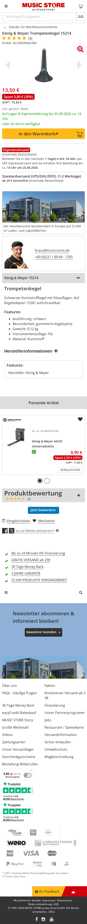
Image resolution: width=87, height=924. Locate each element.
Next (78, 65)
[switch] (27, 775)
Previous (8, 65)
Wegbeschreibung (59, 756)
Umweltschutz (56, 749)
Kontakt (36, 900)
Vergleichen (70, 470)
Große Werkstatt (15, 727)
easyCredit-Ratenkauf (19, 712)
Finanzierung (55, 705)
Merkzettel (46, 521)
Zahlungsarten (13, 742)
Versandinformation (61, 734)
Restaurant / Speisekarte (64, 727)
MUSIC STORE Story (17, 720)
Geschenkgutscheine (18, 756)
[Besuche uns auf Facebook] (37, 919)
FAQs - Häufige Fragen (19, 693)
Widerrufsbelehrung (40, 904)
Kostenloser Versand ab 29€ (65, 695)
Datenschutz (64, 900)
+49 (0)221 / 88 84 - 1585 (54, 257)
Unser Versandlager (18, 749)
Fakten (50, 685)
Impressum (49, 900)
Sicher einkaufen (58, 742)
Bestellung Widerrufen (20, 764)
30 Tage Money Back (18, 705)
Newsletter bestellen (41, 632)
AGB (56, 904)
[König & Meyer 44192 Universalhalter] (16, 438)
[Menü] (31, 771)
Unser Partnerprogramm (65, 712)
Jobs (48, 720)
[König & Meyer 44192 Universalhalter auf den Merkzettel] (80, 419)
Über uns (9, 685)
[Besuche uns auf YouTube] (52, 919)
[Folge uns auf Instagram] (44, 919)
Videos (7, 734)
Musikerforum (22, 900)
